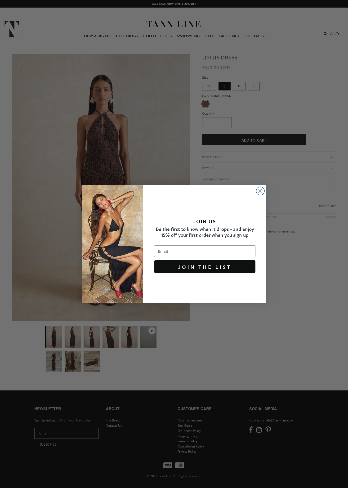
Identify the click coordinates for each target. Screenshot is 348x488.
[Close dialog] (260, 191)
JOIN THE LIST (205, 267)
